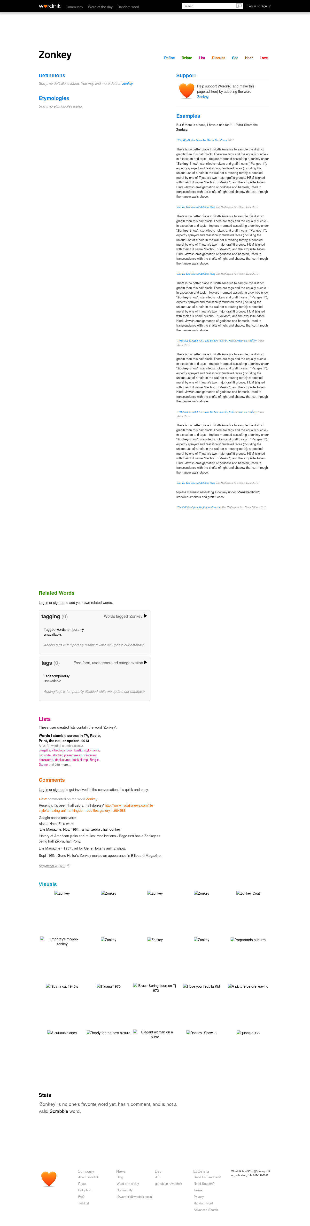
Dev (158, 1171)
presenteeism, (74, 755)
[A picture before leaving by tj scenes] (248, 985)
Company (86, 1171)
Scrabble (59, 1111)
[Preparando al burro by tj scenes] (248, 939)
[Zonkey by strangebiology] (62, 892)
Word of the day (100, 6)
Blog (120, 1177)
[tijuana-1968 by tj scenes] (248, 1032)
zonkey (127, 83)
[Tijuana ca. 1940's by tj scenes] (62, 985)
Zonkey (202, 96)
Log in (43, 602)
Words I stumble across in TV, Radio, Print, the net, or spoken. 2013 (70, 738)
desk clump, (81, 759)
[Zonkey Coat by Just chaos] (248, 892)
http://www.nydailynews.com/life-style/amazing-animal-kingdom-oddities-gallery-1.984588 (96, 808)
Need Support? (204, 1183)
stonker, (58, 755)
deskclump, (47, 759)
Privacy (199, 1196)
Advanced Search (206, 1209)
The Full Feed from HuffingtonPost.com (199, 507)
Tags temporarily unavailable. (57, 678)
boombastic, (75, 750)
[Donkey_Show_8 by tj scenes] (201, 1032)
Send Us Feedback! (207, 1177)
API (158, 1177)
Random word (128, 6)
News (121, 1171)
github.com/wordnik (168, 1183)
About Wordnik (88, 1177)
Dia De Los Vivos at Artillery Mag (196, 207)
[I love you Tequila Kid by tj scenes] (201, 985)
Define (169, 57)
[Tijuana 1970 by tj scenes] (109, 985)
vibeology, (59, 750)
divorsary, (91, 755)
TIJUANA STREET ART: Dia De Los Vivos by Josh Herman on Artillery (217, 340)
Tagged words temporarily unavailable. (64, 632)
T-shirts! (83, 1203)
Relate (187, 57)
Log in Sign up (259, 6)
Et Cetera (201, 1171)
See (235, 57)
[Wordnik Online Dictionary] (50, 6)
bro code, (46, 755)
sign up (58, 602)
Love (264, 57)
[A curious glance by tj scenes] (62, 1032)
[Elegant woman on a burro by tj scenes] (155, 1033)
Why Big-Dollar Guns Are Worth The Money (202, 140)
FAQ (81, 1196)
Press (82, 1183)
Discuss (218, 57)
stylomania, (92, 750)
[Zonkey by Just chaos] (201, 892)
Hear (249, 57)
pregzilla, (45, 750)
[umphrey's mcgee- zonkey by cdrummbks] (62, 940)
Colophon (84, 1190)
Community (74, 6)
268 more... (63, 764)
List (202, 57)
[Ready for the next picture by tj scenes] (108, 1032)
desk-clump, (63, 759)
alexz (43, 798)
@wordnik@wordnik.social (135, 1196)
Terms (198, 1190)
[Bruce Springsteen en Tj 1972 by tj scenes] (155, 987)
